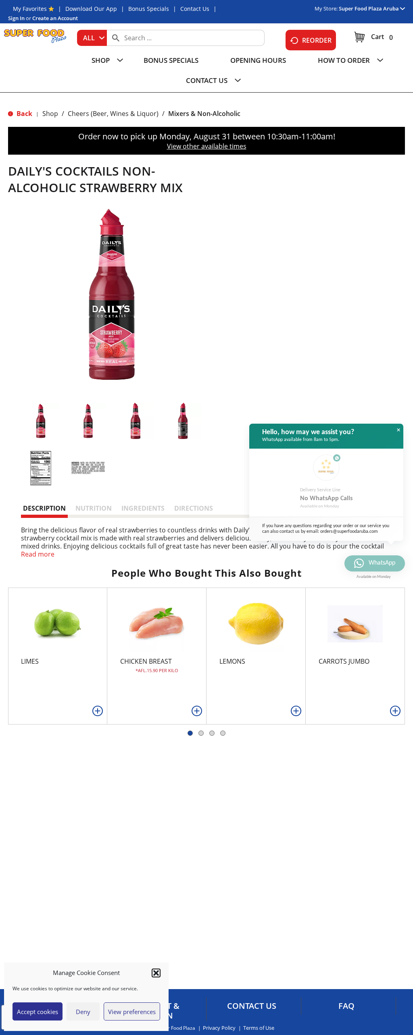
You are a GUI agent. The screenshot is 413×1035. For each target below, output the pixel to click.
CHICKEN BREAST (146, 661)
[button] (156, 973)
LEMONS (232, 661)
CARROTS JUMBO (344, 661)
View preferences (132, 1012)
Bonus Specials (148, 8)
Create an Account (55, 18)
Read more (37, 554)
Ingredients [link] (143, 508)
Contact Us (194, 8)
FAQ (346, 1006)
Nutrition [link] (93, 508)
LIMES (30, 661)
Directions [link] (193, 508)
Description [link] (44, 508)
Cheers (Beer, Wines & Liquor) (113, 113)
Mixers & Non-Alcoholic (204, 113)
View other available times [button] (206, 146)
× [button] (398, 430)
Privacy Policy (219, 1028)
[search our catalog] (116, 38)
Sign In (16, 18)
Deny (83, 1012)
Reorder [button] (317, 40)
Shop (50, 113)
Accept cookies (37, 1012)
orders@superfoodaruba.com (349, 531)
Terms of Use (258, 1028)
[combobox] (92, 38)
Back (23, 113)
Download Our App (91, 8)
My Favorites (30, 8)
